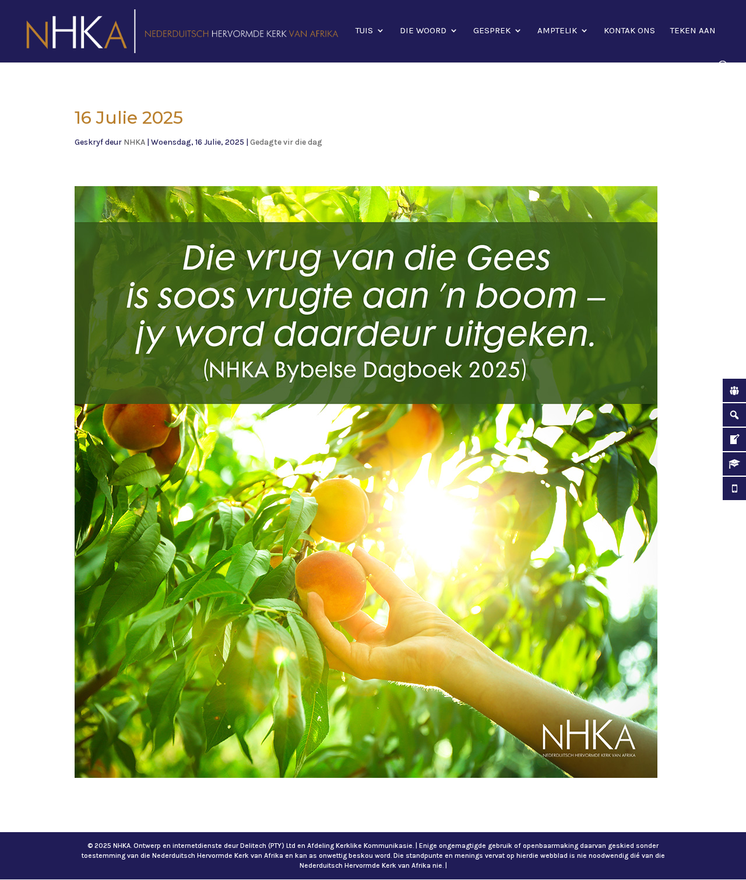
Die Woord (423, 31)
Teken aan (693, 31)
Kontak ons (629, 31)
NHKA (134, 142)
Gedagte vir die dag (286, 142)
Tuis (364, 31)
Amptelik (557, 31)
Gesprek (492, 31)
